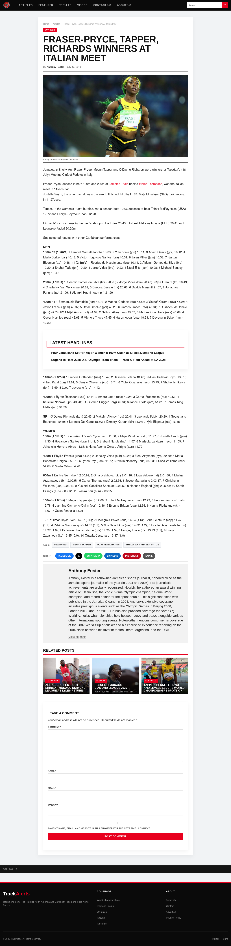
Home (46, 23)
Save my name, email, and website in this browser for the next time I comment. (99, 828)
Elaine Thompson (150, 183)
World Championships (108, 900)
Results (65, 5)
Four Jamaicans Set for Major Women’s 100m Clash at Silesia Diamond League (107, 353)
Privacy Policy (173, 917)
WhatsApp (93, 556)
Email (149, 556)
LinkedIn (112, 556)
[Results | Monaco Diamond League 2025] (115, 676)
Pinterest (131, 556)
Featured (45, 5)
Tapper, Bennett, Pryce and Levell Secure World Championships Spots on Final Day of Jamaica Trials (164, 690)
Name (52, 770)
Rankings (102, 923)
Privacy (215, 938)
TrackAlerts (16, 938)
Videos (82, 5)
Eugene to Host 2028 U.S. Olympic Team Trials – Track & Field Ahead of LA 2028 (108, 360)
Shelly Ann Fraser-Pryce (142, 544)
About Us (124, 5)
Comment (54, 727)
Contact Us (102, 5)
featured (60, 544)
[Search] (225, 5)
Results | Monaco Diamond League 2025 (111, 686)
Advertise (171, 911)
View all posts (77, 636)
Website (53, 805)
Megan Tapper (82, 544)
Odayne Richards (108, 544)
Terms (225, 938)
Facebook (64, 556)
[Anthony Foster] (56, 576)
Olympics (102, 911)
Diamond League (105, 906)
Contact (170, 906)
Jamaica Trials (118, 183)
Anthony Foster (55, 66)
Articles (25, 5)
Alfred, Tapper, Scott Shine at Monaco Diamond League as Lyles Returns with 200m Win (65, 689)
